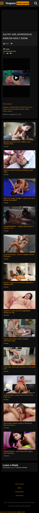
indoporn (9, 104)
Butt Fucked (24, 107)
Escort (30, 107)
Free (9, 109)
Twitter (27, 109)
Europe (5, 109)
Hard (12, 109)
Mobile (17, 109)
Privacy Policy (19, 492)
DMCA (19, 488)
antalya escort (21, 512)
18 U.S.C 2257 (19, 484)
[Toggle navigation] (2, 3)
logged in (13, 467)
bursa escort (3, 512)
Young (5, 111)
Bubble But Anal (15, 107)
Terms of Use (19, 495)
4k (9, 107)
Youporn (9, 111)
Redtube (21, 109)
